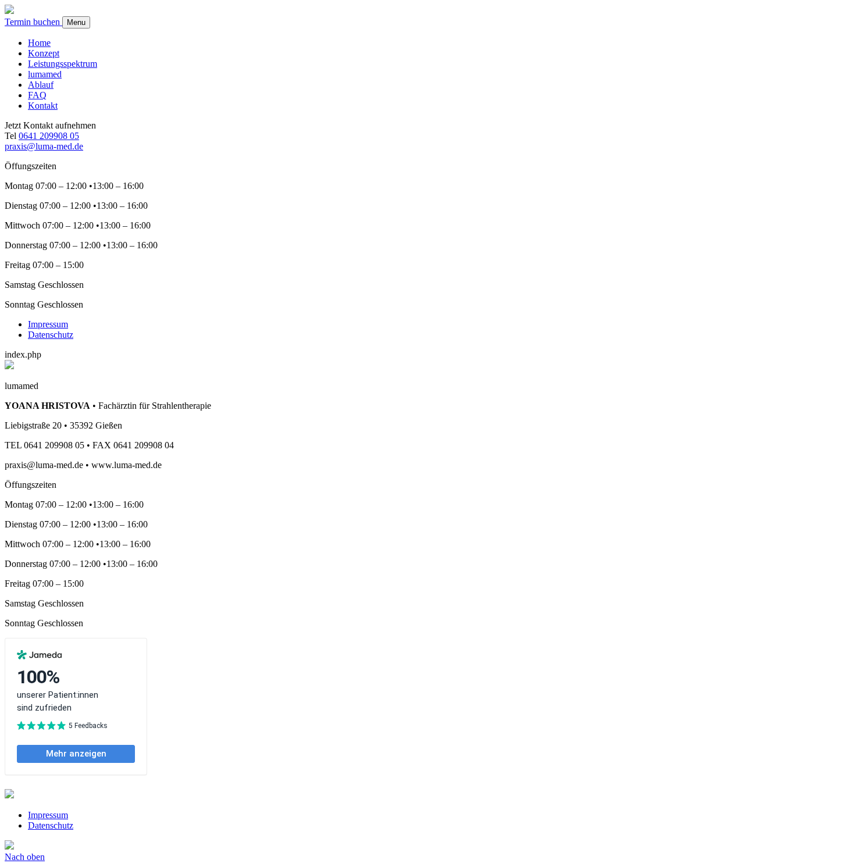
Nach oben (25, 857)
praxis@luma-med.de (44, 146)
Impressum (48, 324)
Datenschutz (50, 335)
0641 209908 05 (49, 136)
